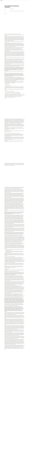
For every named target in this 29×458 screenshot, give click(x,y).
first (9, 122)
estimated (6, 96)
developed (15, 246)
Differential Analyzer (10, 53)
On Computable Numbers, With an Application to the (16, 48)
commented (17, 43)
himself (15, 314)
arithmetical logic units (9, 188)
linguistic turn (8, 221)
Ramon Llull (8, 206)
